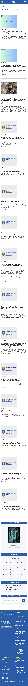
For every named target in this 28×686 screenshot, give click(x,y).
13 (14, 569)
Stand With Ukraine (5, 669)
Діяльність (3, 663)
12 (10, 569)
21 (17, 572)
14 (17, 569)
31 (3, 577)
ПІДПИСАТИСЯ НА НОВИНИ (14, 595)
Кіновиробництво (4, 665)
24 (3, 574)
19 (10, 572)
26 (10, 574)
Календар (14, 554)
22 (21, 572)
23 (24, 572)
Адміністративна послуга (12, 590)
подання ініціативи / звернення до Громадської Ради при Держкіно (21, 645)
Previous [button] (6, 538)
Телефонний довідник (6, 626)
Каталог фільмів (14, 522)
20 (14, 572)
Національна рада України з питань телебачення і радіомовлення (20, 668)
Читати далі (3, 42)
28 (17, 574)
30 (24, 574)
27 (14, 574)
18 (6, 572)
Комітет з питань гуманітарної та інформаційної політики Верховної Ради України (20, 664)
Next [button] (22, 538)
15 (21, 569)
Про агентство (4, 662)
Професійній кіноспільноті (13, 586)
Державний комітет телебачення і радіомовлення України (20, 671)
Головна (3, 6)
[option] (14, 539)
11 (6, 569)
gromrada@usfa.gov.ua (20, 640)
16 (24, 569)
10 (3, 569)
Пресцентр (3, 666)
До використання (14, 582)
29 (21, 574)
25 (6, 574)
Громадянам (9, 588)
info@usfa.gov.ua (19, 625)
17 (3, 572)
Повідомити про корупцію (6, 668)
